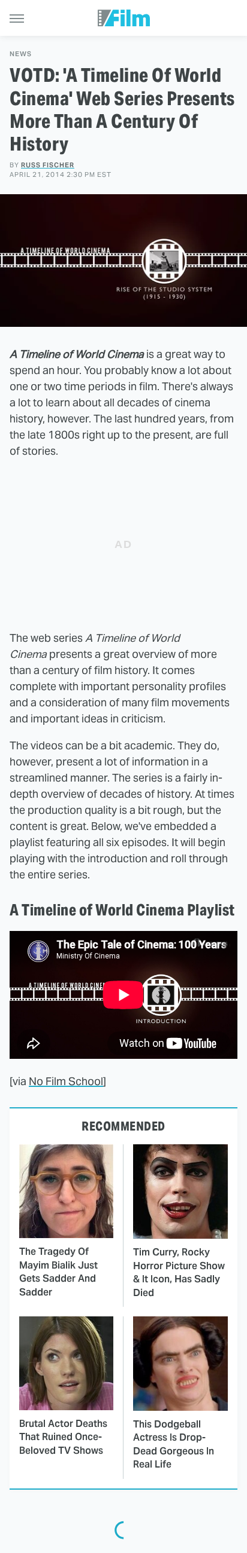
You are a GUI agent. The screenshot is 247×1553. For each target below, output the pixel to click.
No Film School (66, 1081)
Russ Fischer (47, 165)
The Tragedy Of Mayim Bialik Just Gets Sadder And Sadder (58, 1271)
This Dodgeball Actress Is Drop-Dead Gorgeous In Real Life (173, 1444)
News (21, 54)
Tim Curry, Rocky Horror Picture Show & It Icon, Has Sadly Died (179, 1272)
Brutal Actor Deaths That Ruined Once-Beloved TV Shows (63, 1437)
